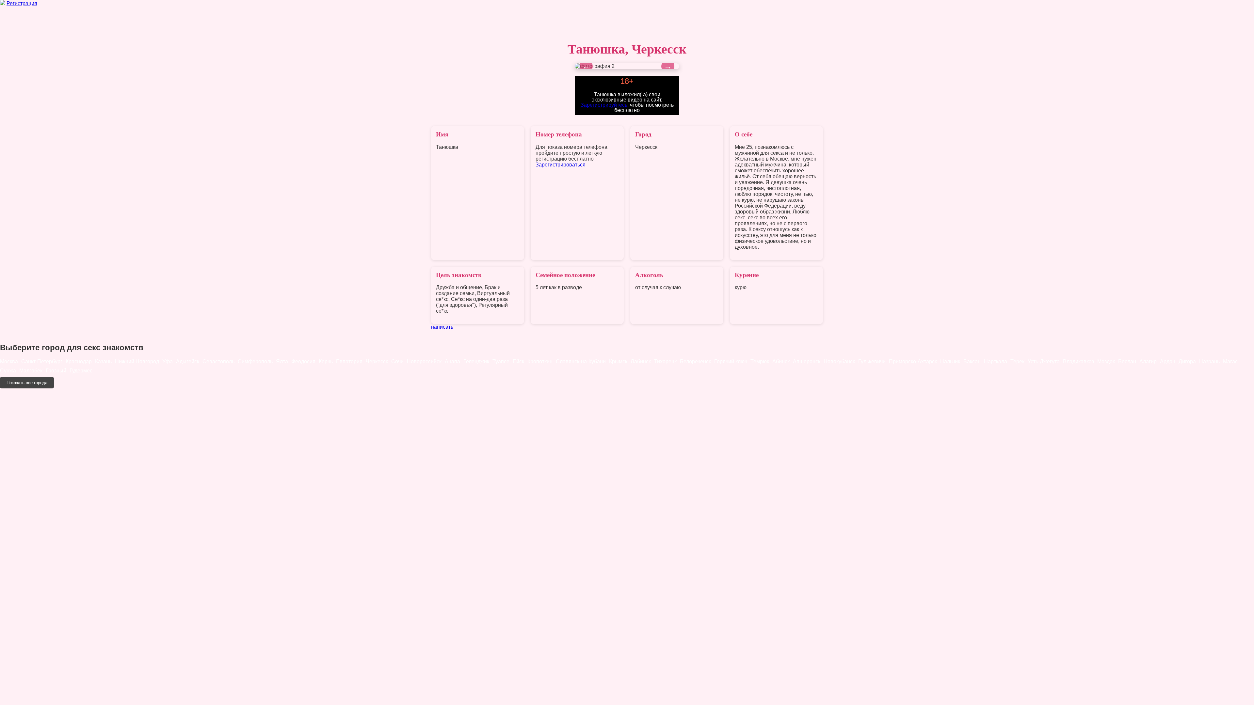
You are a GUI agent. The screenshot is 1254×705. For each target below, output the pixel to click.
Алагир (1148, 361)
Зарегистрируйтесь (604, 104)
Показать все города (27, 382)
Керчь (326, 361)
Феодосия (303, 361)
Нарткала (995, 361)
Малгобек (30, 370)
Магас (1230, 361)
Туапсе (500, 361)
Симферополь (255, 361)
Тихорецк (665, 361)
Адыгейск (187, 361)
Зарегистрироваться (561, 164)
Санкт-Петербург (41, 361)
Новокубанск (839, 361)
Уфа (167, 361)
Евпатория (349, 361)
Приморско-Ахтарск (913, 361)
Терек (1017, 361)
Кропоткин (540, 361)
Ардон (1167, 361)
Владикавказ (1078, 361)
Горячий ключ (730, 361)
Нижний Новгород (137, 361)
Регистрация (22, 3)
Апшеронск (806, 361)
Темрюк (759, 361)
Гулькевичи (872, 361)
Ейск (518, 361)
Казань (103, 361)
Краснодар (79, 361)
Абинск (781, 361)
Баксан (972, 361)
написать (442, 327)
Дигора (1187, 361)
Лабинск (641, 361)
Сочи (397, 361)
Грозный (56, 370)
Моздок (1106, 361)
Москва (9, 361)
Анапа (452, 361)
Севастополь (218, 361)
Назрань (1209, 361)
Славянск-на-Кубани (581, 361)
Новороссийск (424, 361)
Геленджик (476, 361)
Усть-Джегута (1044, 361)
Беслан (1127, 361)
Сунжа (8, 370)
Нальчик (950, 361)
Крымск (618, 361)
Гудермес (81, 370)
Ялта (282, 361)
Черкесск (377, 361)
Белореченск (695, 361)
